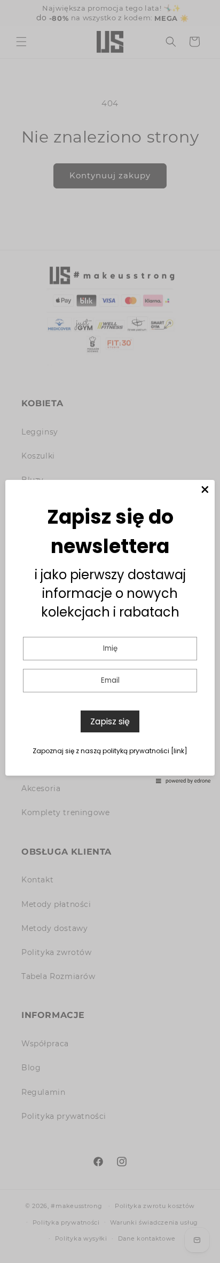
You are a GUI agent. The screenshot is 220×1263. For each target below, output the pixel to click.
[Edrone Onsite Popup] (110, 631)
